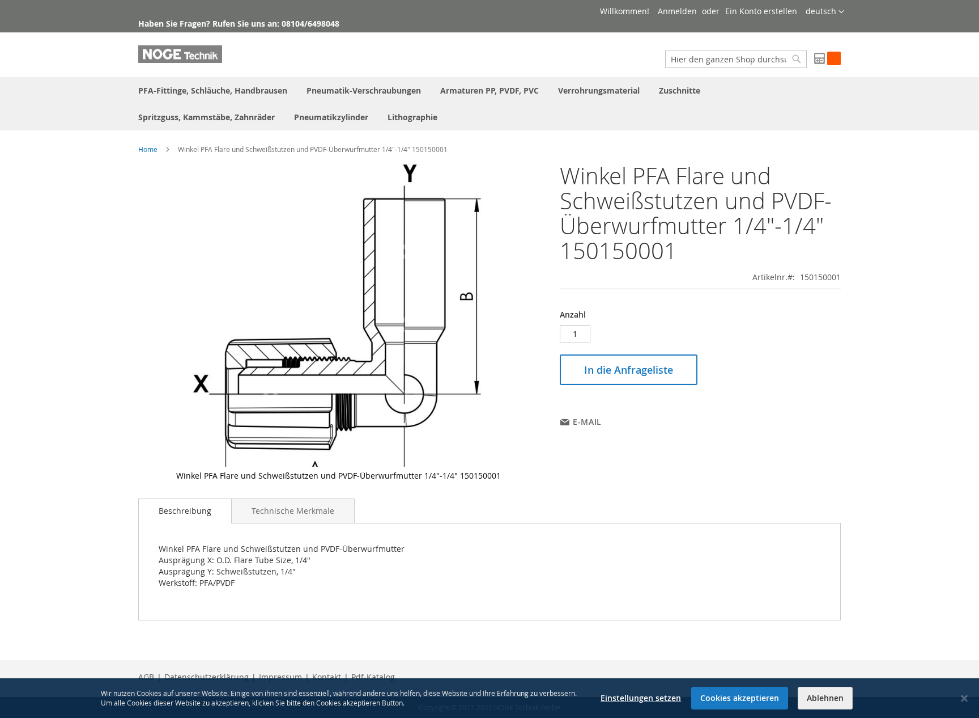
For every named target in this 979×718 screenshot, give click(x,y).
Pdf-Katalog (373, 676)
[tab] (185, 511)
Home (148, 149)
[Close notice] (964, 698)
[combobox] (736, 59)
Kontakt (326, 676)
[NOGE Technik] (180, 54)
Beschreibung (185, 510)
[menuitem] (212, 90)
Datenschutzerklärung (206, 676)
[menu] (489, 103)
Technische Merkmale (293, 510)
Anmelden (677, 11)
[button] (825, 12)
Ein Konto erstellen (761, 11)
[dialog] (489, 698)
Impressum (280, 676)
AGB (146, 676)
